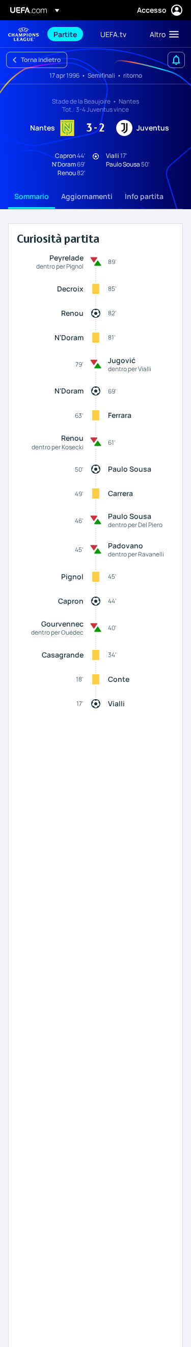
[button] (162, 34)
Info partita (144, 196)
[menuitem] (68, 34)
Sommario (31, 196)
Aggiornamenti (87, 196)
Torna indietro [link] (41, 59)
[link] (65, 34)
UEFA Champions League (23, 34)
